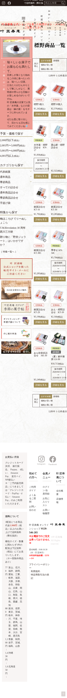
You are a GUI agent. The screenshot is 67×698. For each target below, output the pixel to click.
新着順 (56, 60)
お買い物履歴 (46, 512)
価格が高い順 (47, 69)
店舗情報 (59, 501)
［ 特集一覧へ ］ (8, 251)
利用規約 (35, 571)
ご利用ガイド (32, 489)
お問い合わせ (32, 508)
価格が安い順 (47, 65)
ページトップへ (63, 693)
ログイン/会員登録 (46, 490)
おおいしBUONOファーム (49, 28)
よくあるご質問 (32, 498)
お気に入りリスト (46, 502)
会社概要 (59, 492)
